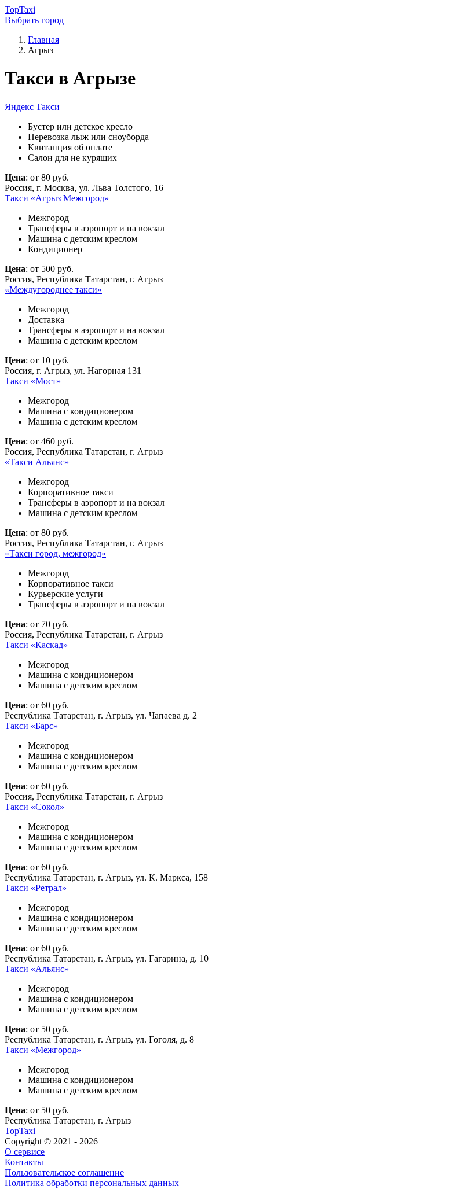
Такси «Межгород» (43, 1050)
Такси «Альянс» (37, 969)
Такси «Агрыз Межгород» (57, 198)
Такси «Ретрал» (36, 888)
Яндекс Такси (32, 107)
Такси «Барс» (31, 726)
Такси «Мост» (33, 381)
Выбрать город (34, 20)
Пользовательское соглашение (64, 1172)
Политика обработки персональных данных (92, 1183)
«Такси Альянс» (37, 462)
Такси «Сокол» (34, 807)
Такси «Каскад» (36, 645)
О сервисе (25, 1152)
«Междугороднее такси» (53, 289)
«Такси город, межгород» (55, 553)
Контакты (24, 1162)
